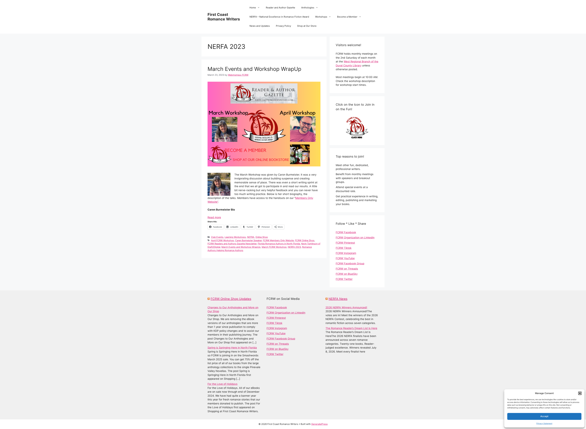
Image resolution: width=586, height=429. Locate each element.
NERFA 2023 (294, 247)
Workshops (321, 16)
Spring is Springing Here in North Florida (232, 347)
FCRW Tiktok (343, 247)
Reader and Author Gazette (280, 7)
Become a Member (347, 16)
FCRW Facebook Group (350, 263)
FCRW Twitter (344, 279)
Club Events (217, 237)
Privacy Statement (544, 423)
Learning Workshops (235, 237)
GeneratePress (319, 424)
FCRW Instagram (346, 253)
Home (253, 7)
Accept (544, 416)
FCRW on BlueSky (347, 273)
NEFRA (250, 237)
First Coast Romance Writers (224, 16)
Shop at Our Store (307, 25)
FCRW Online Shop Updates (231, 299)
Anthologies (307, 7)
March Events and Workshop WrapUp (254, 69)
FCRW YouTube (345, 258)
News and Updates (260, 25)
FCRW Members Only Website (278, 240)
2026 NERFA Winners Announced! (346, 307)
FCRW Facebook (346, 232)
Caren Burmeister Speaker (248, 240)
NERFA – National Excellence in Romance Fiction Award (279, 16)
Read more (214, 217)
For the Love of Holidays (222, 383)
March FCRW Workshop (274, 247)
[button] (579, 393)
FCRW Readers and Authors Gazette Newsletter (232, 243)
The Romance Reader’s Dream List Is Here (351, 328)
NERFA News (338, 299)
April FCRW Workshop (222, 240)
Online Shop (261, 237)
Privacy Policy (283, 25)
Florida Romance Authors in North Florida (279, 243)
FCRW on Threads (347, 268)
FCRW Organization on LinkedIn (355, 237)
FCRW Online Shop (304, 240)
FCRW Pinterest (345, 242)
